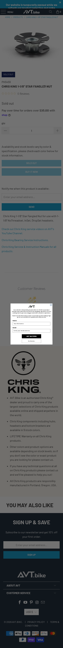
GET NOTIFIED (31, 336)
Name (15, 321)
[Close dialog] (51, 305)
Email (14, 328)
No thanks (31, 341)
